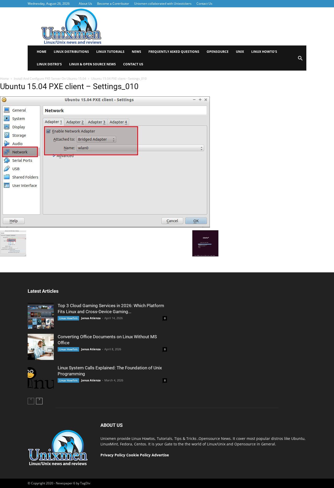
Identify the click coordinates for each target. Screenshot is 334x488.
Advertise (160, 454)
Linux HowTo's (68, 318)
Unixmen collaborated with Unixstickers (163, 3)
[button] (300, 60)
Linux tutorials (110, 51)
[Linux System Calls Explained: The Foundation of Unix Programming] (41, 378)
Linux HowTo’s (264, 51)
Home (41, 51)
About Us (85, 3)
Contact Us (204, 3)
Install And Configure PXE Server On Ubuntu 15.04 (50, 78)
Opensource (218, 51)
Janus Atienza (91, 318)
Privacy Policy (112, 454)
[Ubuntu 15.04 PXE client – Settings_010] (105, 226)
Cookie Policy (139, 454)
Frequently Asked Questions (173, 51)
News (136, 51)
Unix (240, 51)
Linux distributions (71, 51)
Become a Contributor (113, 3)
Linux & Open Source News (92, 64)
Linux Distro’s (49, 64)
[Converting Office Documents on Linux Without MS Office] (41, 347)
